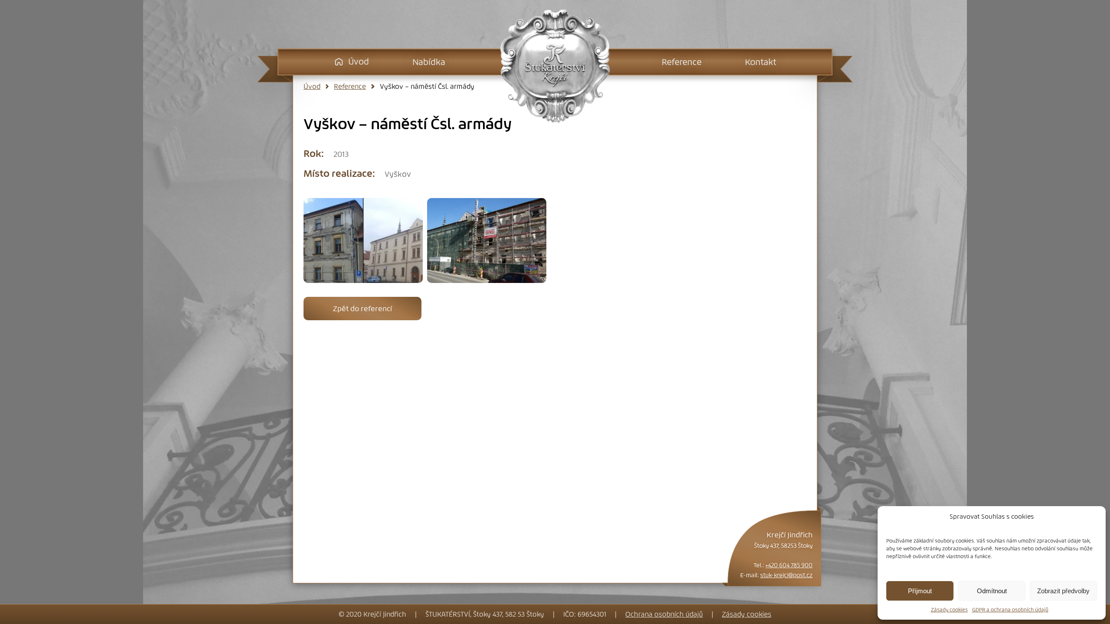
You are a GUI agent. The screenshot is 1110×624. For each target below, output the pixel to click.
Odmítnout (992, 591)
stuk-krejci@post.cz (786, 575)
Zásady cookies (949, 610)
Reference (682, 62)
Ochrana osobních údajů (664, 614)
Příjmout (920, 591)
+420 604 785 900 (789, 565)
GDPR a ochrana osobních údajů (1010, 610)
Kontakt (760, 62)
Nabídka (428, 62)
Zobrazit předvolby (1063, 591)
